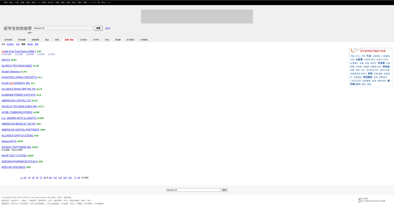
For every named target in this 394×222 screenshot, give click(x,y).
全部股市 (10, 44)
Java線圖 (30, 54)
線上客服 (52, 197)
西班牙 (373, 63)
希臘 (352, 67)
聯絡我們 (42, 200)
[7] (41, 178)
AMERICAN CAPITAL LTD (16, 100)
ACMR (40, 118)
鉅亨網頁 (130, 40)
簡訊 (60, 197)
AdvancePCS (9, 141)
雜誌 (11, 2)
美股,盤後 (378, 73)
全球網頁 (144, 40)
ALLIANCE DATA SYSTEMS (17, 135)
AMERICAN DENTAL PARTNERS (20, 129)
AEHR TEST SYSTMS (14, 155)
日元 (358, 56)
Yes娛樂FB (99, 204)
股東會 (386, 66)
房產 (85, 2)
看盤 (22, 2)
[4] (29, 178)
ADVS (35, 147)
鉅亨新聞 (8, 40)
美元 (363, 70)
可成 (368, 56)
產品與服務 (74, 200)
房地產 (118, 40)
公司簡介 (83, 40)
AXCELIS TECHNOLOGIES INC (19, 106)
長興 (358, 70)
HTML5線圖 (6, 54)
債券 (68, 2)
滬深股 (30, 44)
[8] (45, 178)
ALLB (39, 89)
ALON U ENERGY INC (16, 83)
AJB (39, 51)
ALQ (38, 95)
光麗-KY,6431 (382, 59)
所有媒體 (22, 40)
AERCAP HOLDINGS (14, 167)
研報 (57, 40)
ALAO (24, 71)
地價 (362, 63)
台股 (17, 2)
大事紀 (23, 200)
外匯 (57, 2)
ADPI (42, 130)
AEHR (30, 155)
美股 (33, 2)
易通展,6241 (375, 67)
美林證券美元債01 (358, 73)
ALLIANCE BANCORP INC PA (19, 89)
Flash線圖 (19, 54)
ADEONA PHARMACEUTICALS (20, 161)
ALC (40, 77)
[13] (65, 178)
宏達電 (381, 63)
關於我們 (5, 200)
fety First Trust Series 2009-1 (19, 51)
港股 (28, 2)
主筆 (363, 56)
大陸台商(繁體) (53, 204)
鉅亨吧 (96, 40)
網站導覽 (58, 200)
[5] (33, 178)
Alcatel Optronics (11, 71)
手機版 (79, 204)
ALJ (33, 83)
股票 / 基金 (69, 40)
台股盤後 (386, 56)
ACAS (35, 100)
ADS (36, 135)
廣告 (83, 200)
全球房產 (92, 2)
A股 (38, 2)
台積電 (359, 59)
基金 (74, 2)
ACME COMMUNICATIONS (17, 112)
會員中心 (15, 200)
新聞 (6, 2)
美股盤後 (367, 77)
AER (28, 167)
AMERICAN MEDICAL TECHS (19, 124)
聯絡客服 (67, 197)
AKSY (14, 60)
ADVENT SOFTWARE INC (16, 147)
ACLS (41, 106)
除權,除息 (381, 81)
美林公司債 (385, 70)
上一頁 (23, 178)
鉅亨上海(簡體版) (37, 204)
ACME (36, 112)
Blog (103, 2)
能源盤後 (367, 81)
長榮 (352, 70)
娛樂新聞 (35, 40)
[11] (55, 178)
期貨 (63, 2)
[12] (60, 178)
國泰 (369, 84)
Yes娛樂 (64, 204)
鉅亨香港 (24, 204)
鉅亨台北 (14, 204)
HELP (107, 28)
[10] (50, 178)
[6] (37, 178)
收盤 (367, 63)
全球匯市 (354, 63)
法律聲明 (32, 200)
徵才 (89, 200)
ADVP (20, 141)
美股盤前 (358, 77)
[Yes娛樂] (363, 198)
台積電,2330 (369, 59)
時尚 (109, 2)
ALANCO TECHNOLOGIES (17, 65)
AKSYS (6, 60)
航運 (374, 81)
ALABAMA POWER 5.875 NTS (19, 95)
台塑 (352, 59)
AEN (40, 161)
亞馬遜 (359, 67)
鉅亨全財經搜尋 (13, 27)
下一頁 (76, 178)
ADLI (38, 124)
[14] (70, 178)
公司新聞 (40, 54)
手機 (352, 56)
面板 (376, 77)
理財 (79, 2)
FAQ (65, 200)
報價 (44, 2)
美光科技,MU (372, 70)
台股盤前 (376, 56)
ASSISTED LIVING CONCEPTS (19, 77)
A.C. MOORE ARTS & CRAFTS (19, 118)
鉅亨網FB (88, 204)
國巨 (364, 84)
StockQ (51, 2)
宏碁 (388, 63)
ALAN (36, 66)
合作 (50, 200)
